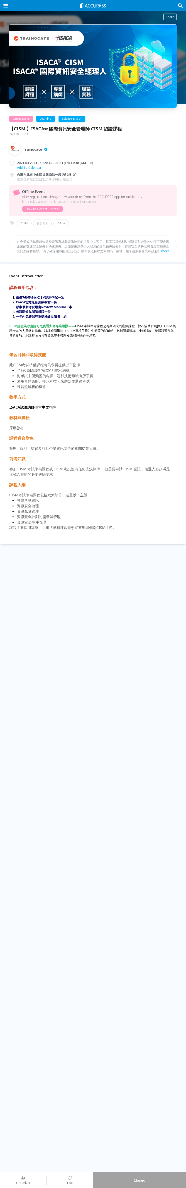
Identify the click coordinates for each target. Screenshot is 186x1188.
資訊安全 (42, 223)
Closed (139, 1180)
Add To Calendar (29, 167)
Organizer (23, 1183)
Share (170, 17)
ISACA (61, 223)
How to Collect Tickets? (42, 209)
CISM (24, 223)
